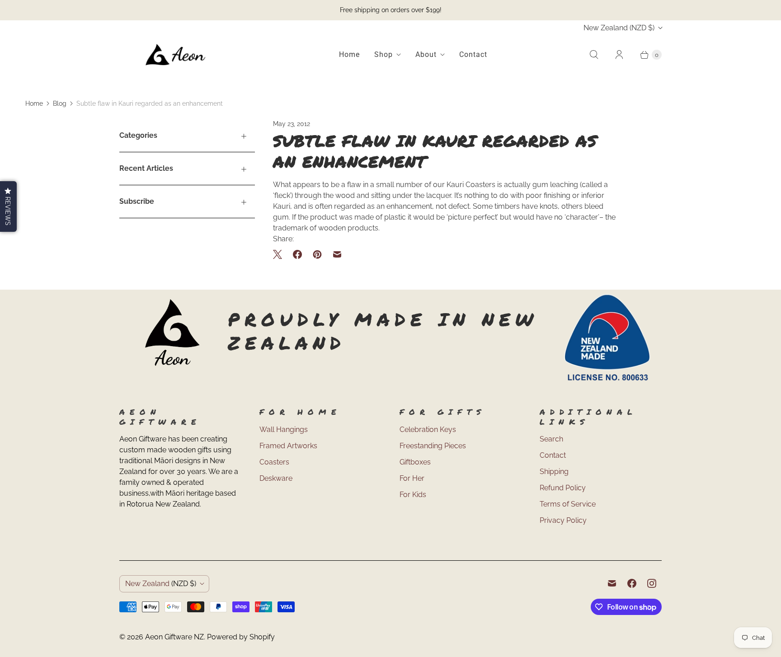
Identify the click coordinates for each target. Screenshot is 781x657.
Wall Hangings (283, 429)
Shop (383, 54)
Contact (473, 54)
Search (551, 439)
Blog (59, 103)
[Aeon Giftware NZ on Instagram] (652, 583)
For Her (412, 478)
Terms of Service (568, 504)
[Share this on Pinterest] (317, 254)
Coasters (274, 462)
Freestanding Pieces (433, 445)
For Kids (413, 494)
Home (349, 54)
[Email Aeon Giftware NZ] (612, 583)
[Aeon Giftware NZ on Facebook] (632, 583)
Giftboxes (415, 462)
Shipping (554, 471)
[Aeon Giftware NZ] (175, 54)
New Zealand (618, 27)
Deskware (275, 478)
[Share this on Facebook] (297, 254)
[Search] (594, 55)
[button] (8, 206)
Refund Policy (563, 487)
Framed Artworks (288, 445)
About (426, 54)
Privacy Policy (563, 520)
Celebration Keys (428, 429)
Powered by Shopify (241, 637)
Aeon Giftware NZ (174, 637)
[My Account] (619, 55)
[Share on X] (280, 254)
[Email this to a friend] (337, 254)
